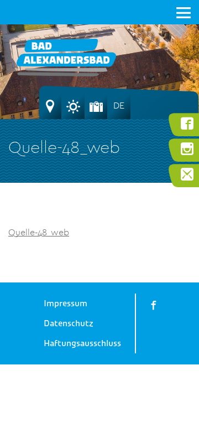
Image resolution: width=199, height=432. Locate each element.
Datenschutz (68, 323)
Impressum (65, 303)
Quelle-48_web (38, 232)
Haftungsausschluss (82, 343)
